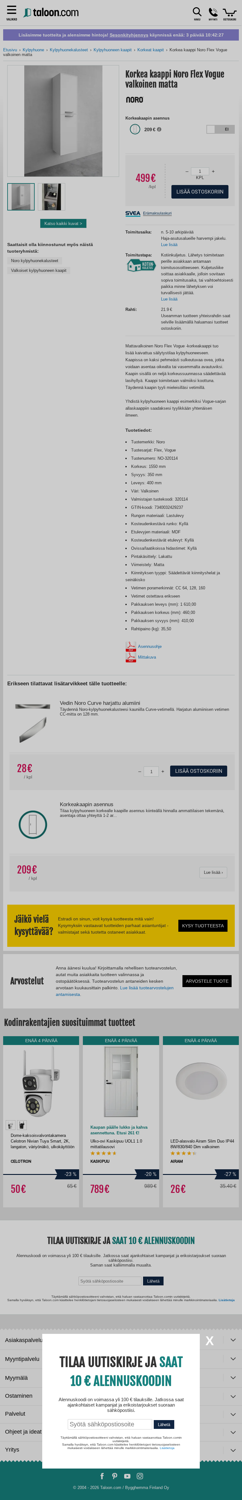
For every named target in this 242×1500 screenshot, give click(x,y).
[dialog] (121, 750)
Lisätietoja (167, 1448)
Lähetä (164, 1424)
